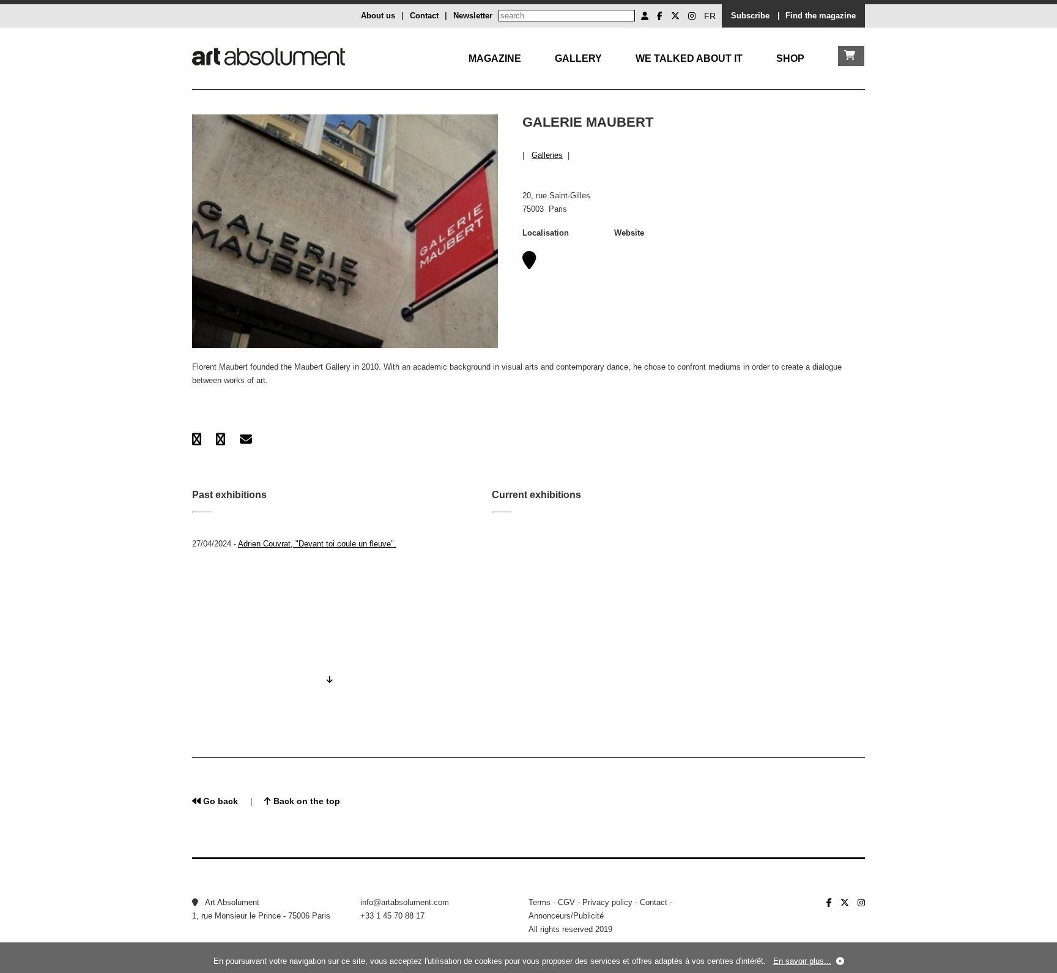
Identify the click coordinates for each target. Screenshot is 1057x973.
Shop (790, 58)
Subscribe (750, 15)
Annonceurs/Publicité (566, 915)
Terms (539, 902)
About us (378, 15)
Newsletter (472, 15)
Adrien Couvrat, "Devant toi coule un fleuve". (317, 543)
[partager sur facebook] (196, 439)
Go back (219, 801)
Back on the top (305, 801)
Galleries (547, 155)
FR (710, 16)
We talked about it (689, 58)
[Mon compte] (644, 16)
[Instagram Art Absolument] (691, 16)
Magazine (495, 58)
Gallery (578, 58)
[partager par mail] (246, 439)
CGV (566, 902)
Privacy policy (607, 902)
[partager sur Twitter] (220, 439)
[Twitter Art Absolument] (675, 16)
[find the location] (529, 264)
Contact (424, 15)
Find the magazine (820, 15)
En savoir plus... (802, 961)
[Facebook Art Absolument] (659, 16)
